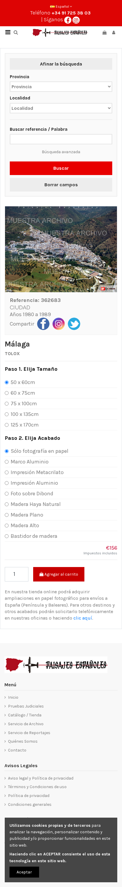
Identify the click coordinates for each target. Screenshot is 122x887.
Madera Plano (27, 515)
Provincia (19, 76)
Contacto (17, 750)
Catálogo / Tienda (24, 715)
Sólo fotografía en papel (39, 451)
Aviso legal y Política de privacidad (40, 778)
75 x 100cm (24, 403)
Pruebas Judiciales (26, 706)
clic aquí (82, 618)
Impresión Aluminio (34, 483)
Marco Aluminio (30, 461)
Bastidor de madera (34, 536)
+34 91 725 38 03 (71, 13)
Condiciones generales (30, 804)
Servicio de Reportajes (29, 732)
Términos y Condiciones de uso (37, 786)
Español (62, 6)
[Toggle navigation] (7, 32)
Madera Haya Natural (36, 504)
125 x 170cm (25, 425)
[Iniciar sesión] (113, 32)
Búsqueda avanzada (61, 151)
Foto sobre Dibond (32, 493)
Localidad (20, 98)
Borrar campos (61, 184)
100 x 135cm (25, 414)
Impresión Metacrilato (37, 472)
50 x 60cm (23, 382)
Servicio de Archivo (26, 723)
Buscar (61, 168)
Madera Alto (25, 525)
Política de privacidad (28, 795)
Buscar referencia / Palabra (39, 129)
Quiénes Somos (23, 741)
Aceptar (24, 872)
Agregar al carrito (61, 574)
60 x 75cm (23, 393)
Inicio (13, 697)
